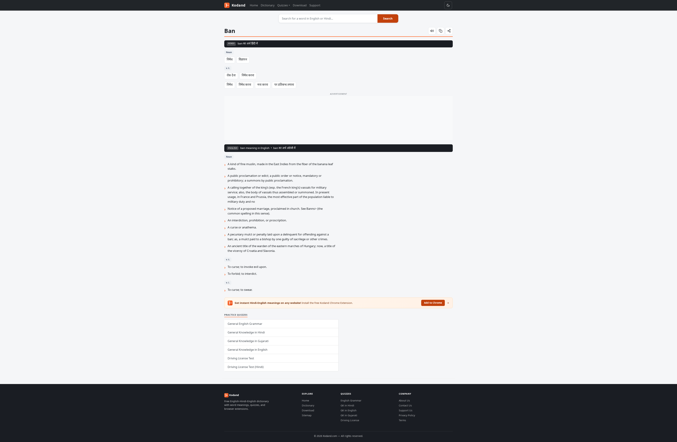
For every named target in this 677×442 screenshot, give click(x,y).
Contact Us (405, 405)
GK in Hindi (347, 405)
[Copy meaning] (440, 31)
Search (388, 18)
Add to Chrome (433, 302)
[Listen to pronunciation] (432, 31)
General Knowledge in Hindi (246, 332)
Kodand (238, 5)
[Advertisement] (338, 118)
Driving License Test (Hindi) (246, 367)
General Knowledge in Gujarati (248, 341)
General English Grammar (245, 324)
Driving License (350, 420)
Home (254, 5)
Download (300, 5)
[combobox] (328, 18)
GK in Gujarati (349, 415)
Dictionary (268, 5)
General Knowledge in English (247, 350)
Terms (402, 420)
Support (314, 5)
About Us (404, 400)
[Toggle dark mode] (448, 5)
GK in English (348, 410)
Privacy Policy (407, 415)
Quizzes (282, 5)
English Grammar (351, 400)
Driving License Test (241, 358)
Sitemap (307, 415)
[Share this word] (449, 31)
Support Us (405, 410)
